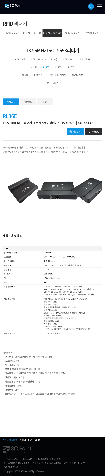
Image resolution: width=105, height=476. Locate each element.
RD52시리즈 (77, 75)
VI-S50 (34, 67)
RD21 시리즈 (52, 83)
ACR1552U (68, 59)
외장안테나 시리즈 (57, 75)
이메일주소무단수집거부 (30, 439)
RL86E (46, 67)
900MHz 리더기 (72, 33)
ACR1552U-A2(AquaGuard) (44, 59)
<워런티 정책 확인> (52, 333)
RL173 (58, 67)
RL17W (71, 67)
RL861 (25, 75)
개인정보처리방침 (10, 439)
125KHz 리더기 (13, 33)
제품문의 (77, 131)
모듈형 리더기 (92, 33)
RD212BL (38, 75)
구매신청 (95, 131)
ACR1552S (20, 59)
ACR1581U (85, 59)
